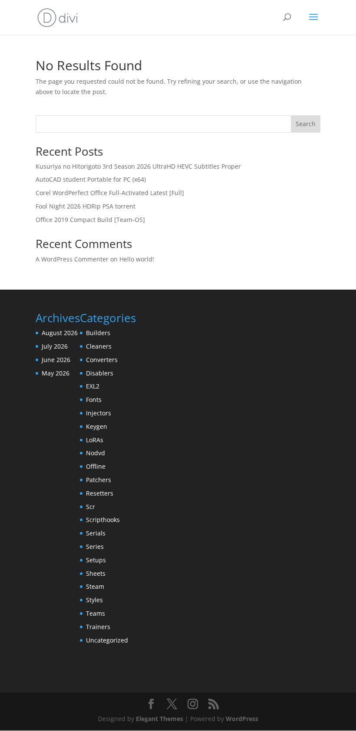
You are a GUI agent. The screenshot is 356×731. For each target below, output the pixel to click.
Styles (94, 600)
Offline (95, 466)
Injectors (98, 413)
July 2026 (55, 346)
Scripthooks (103, 520)
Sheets (95, 573)
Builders (98, 333)
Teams (95, 613)
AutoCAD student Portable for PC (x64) (91, 179)
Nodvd (95, 453)
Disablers (99, 373)
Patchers (98, 480)
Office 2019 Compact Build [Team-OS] (90, 219)
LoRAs (94, 440)
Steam (95, 586)
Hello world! (136, 259)
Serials (95, 533)
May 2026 (55, 373)
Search (306, 124)
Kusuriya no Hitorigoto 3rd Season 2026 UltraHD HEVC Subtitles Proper (138, 166)
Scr (90, 507)
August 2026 (60, 333)
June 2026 (56, 360)
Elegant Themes (159, 719)
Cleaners (99, 346)
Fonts (94, 399)
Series (95, 546)
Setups (96, 560)
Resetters (99, 493)
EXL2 (92, 386)
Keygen (96, 426)
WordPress (242, 719)
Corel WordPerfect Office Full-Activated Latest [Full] (110, 193)
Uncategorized (107, 640)
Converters (102, 360)
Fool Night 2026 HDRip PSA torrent (85, 206)
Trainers (98, 627)
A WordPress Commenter (72, 259)
